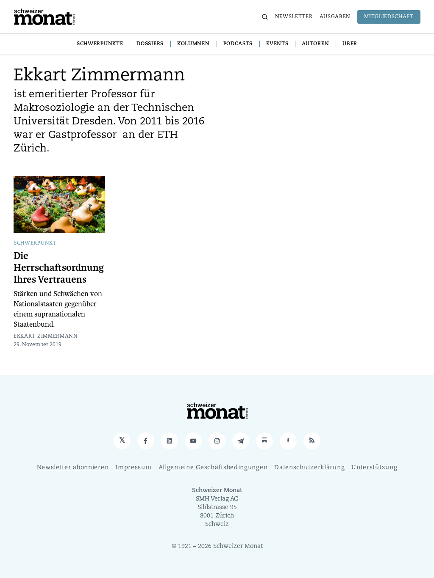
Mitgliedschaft (389, 16)
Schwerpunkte (100, 44)
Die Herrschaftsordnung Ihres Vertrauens (59, 268)
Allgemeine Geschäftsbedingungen (213, 468)
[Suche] (265, 17)
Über (349, 44)
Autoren (315, 44)
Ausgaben (335, 16)
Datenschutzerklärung (309, 468)
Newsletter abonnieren (73, 468)
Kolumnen (193, 44)
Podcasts (238, 44)
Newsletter (294, 16)
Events (277, 44)
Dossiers (150, 44)
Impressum (133, 468)
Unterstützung (374, 468)
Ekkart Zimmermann (46, 336)
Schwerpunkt (35, 243)
